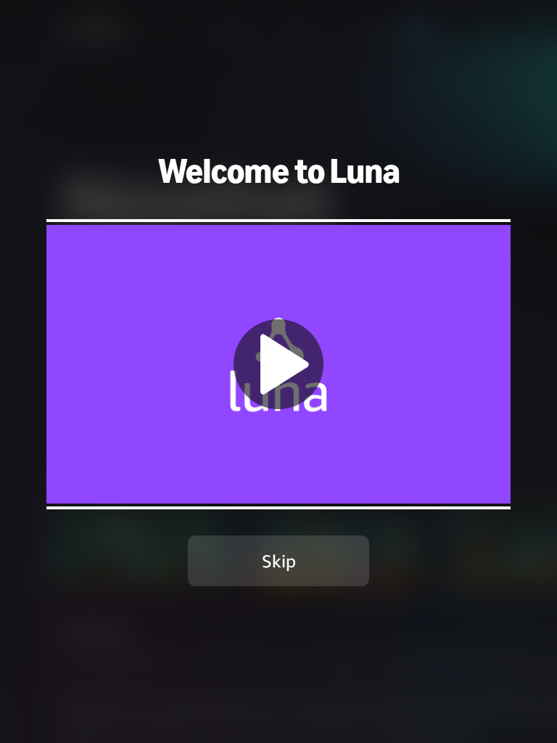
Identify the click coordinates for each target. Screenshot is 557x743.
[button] (278, 364)
